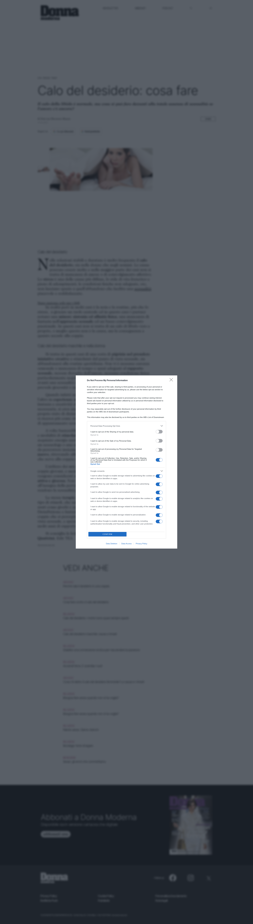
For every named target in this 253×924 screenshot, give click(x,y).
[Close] (172, 380)
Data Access (126, 544)
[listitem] (126, 425)
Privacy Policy (141, 544)
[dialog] (126, 462)
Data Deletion (111, 544)
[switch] (159, 431)
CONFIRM (107, 534)
